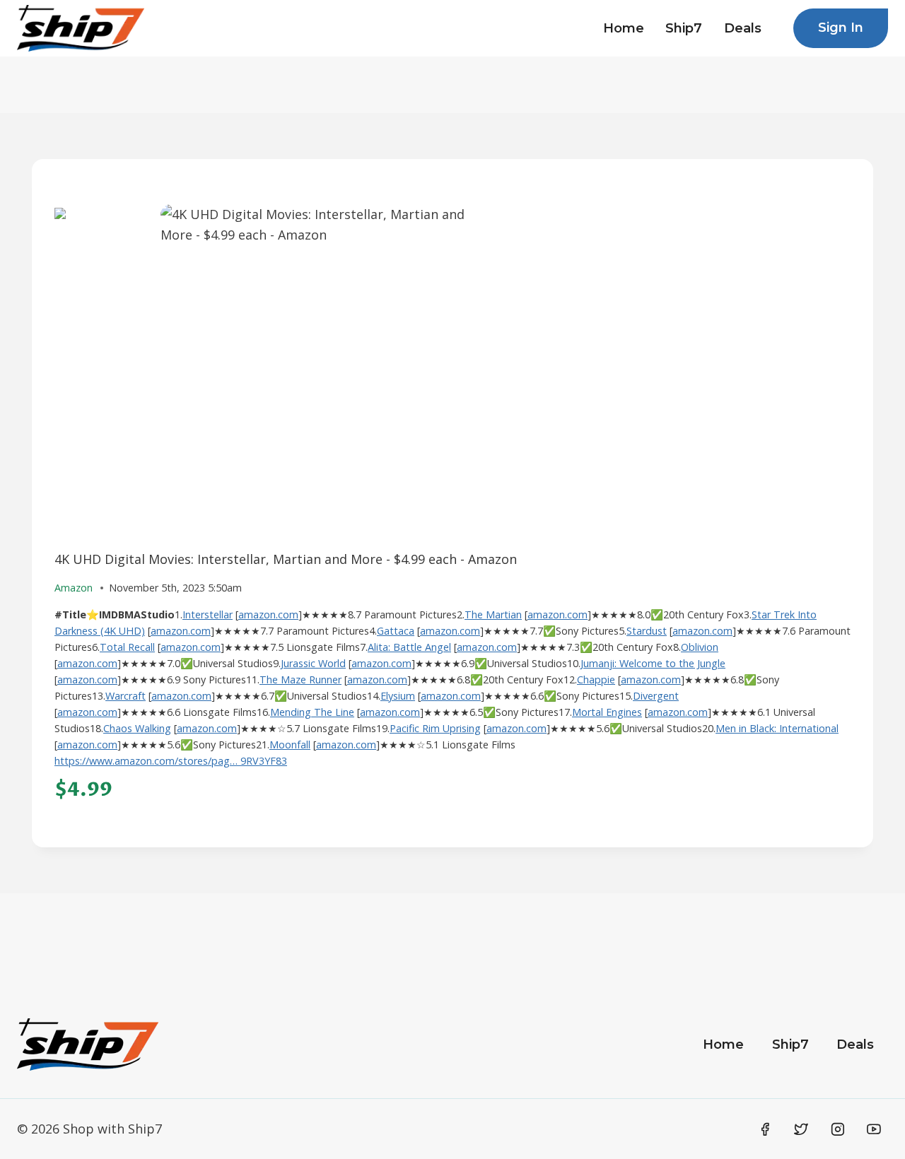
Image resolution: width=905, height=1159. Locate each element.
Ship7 (683, 28)
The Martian (493, 614)
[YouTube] (874, 1129)
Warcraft (125, 695)
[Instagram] (838, 1129)
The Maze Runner (300, 679)
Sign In (840, 27)
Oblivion (699, 647)
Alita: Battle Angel (409, 647)
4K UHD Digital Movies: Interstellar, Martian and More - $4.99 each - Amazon (285, 559)
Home (623, 28)
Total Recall (127, 647)
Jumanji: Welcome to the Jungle (652, 663)
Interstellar (207, 614)
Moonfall (289, 744)
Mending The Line (312, 712)
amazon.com (268, 614)
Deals (742, 28)
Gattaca (395, 630)
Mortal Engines (607, 712)
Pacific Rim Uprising (435, 728)
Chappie (596, 679)
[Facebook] (765, 1129)
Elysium (397, 695)
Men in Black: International (777, 728)
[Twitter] (801, 1129)
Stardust (646, 630)
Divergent (656, 695)
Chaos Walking (137, 728)
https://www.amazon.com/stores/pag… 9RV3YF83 (170, 760)
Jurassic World (313, 663)
